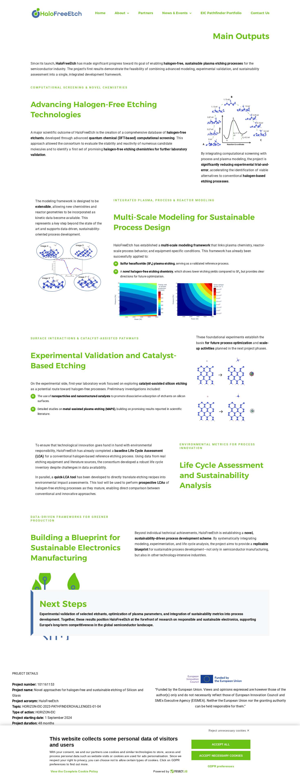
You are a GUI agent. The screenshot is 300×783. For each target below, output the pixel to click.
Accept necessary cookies (221, 755)
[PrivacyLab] (178, 771)
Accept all (221, 744)
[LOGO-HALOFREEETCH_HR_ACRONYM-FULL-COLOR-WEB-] (57, 9)
